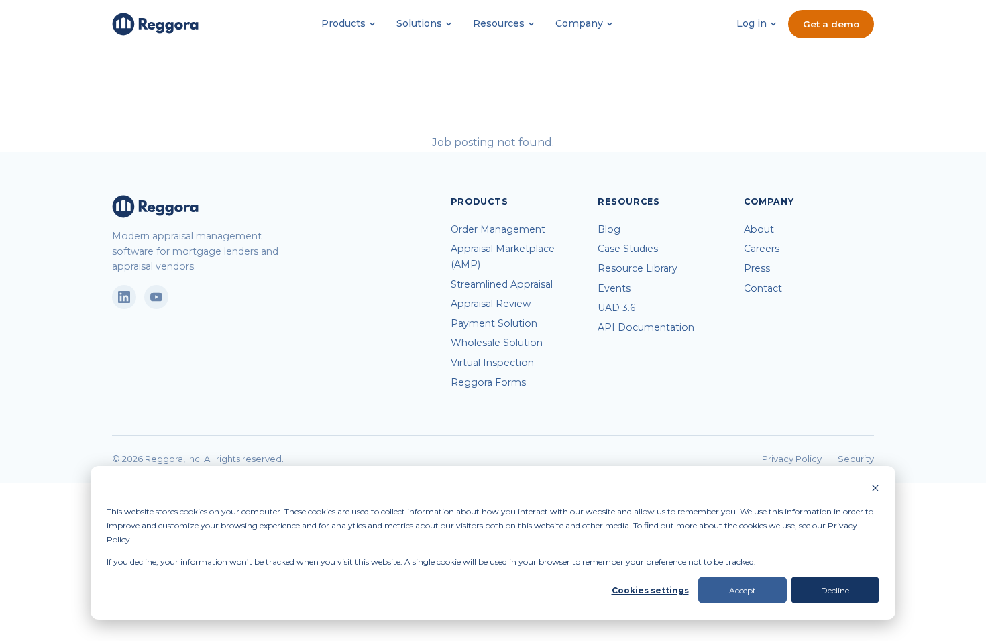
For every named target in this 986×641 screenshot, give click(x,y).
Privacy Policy (792, 458)
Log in (751, 23)
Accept (742, 590)
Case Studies (628, 249)
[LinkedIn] (124, 297)
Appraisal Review (491, 304)
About (759, 229)
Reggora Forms (488, 382)
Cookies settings (650, 590)
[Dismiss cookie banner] (875, 489)
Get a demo (831, 24)
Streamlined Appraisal (502, 284)
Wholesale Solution (497, 343)
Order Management (498, 229)
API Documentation (646, 327)
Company (579, 23)
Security (856, 458)
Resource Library (637, 268)
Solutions (419, 23)
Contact (763, 288)
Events (614, 288)
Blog (609, 229)
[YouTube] (156, 297)
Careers (761, 249)
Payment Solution (494, 323)
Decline (835, 590)
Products (343, 23)
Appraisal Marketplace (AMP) (503, 256)
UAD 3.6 (616, 308)
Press (757, 268)
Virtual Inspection (492, 363)
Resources (499, 23)
